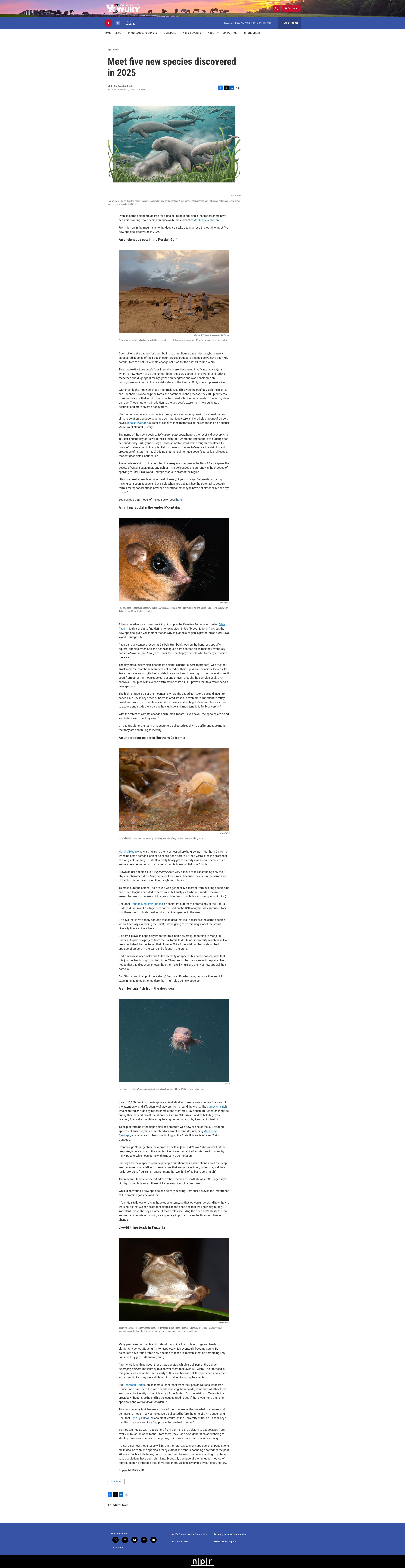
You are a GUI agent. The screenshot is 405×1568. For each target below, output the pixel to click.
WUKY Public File (180, 1541)
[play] (108, 23)
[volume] (118, 23)
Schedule (170, 33)
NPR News (113, 49)
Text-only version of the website (230, 1534)
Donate (292, 8)
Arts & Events (192, 33)
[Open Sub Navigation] (123, 33)
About (212, 33)
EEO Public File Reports (225, 1541)
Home (107, 33)
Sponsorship (253, 33)
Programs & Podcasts (142, 33)
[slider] (122, 23)
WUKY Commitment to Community (189, 1534)
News (118, 33)
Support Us (230, 33)
